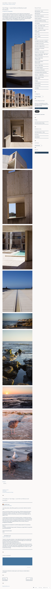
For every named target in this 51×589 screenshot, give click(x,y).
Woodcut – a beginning (39, 74)
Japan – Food (37, 34)
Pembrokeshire (38, 83)
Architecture (4, 11)
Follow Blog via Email (39, 100)
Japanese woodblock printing (40, 20)
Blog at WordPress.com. (6, 586)
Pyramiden (37, 88)
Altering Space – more (39, 11)
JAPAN (36, 38)
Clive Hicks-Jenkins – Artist (40, 132)
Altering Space (37, 13)
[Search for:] (42, 152)
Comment (28, 567)
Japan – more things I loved (40, 25)
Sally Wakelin (4, 491)
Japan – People (37, 36)
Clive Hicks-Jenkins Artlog (39, 123)
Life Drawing (37, 23)
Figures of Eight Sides (39, 65)
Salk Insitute (8, 492)
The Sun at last (37, 85)
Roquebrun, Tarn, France (39, 52)
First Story (37, 134)
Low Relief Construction (39, 43)
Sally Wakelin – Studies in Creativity (9, 2)
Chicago (36, 80)
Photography (9, 11)
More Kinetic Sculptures (39, 16)
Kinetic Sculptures (38, 18)
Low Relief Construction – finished (41, 41)
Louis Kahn (4, 492)
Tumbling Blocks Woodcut (40, 70)
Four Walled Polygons (39, 67)
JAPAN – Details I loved (39, 28)
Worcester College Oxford (39, 46)
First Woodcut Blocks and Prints (41, 72)
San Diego (11, 492)
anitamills (6, 504)
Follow (37, 111)
